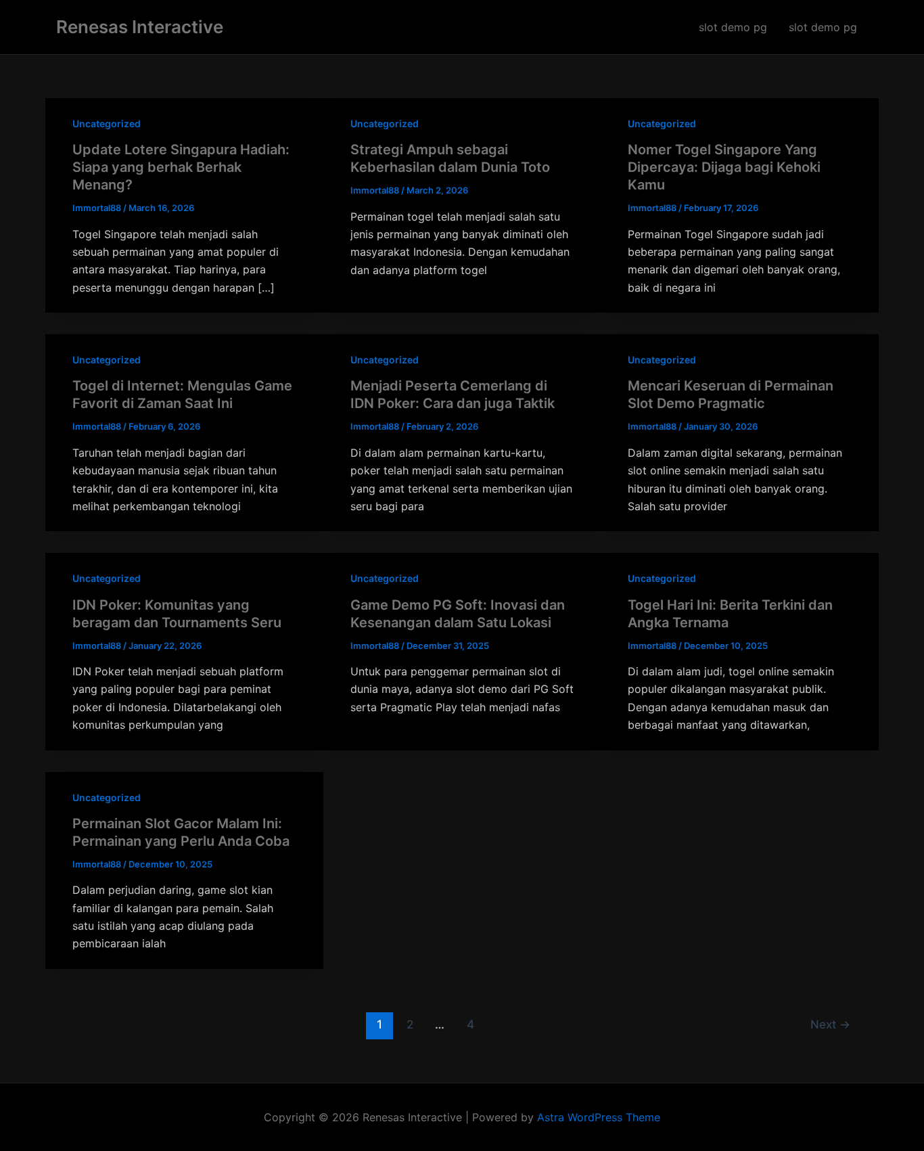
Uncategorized (106, 123)
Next (830, 1024)
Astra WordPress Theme (598, 1117)
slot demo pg (733, 27)
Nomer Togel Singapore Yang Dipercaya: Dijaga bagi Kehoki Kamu (724, 167)
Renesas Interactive (139, 26)
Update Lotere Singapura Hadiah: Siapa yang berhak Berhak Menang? (181, 167)
